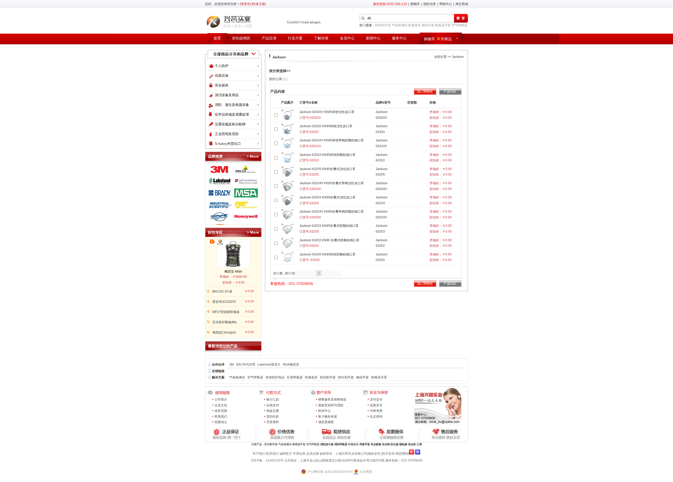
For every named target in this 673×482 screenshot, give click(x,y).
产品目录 (269, 38)
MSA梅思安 (291, 364)
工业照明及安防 (227, 134)
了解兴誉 (321, 38)
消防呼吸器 (340, 444)
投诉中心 (324, 411)
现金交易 (272, 411)
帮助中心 (445, 4)
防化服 (395, 444)
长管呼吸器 (295, 377)
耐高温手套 (443, 25)
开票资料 (272, 422)
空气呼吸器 (459, 25)
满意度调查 (326, 422)
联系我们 (221, 416)
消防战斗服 (326, 444)
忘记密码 (376, 416)
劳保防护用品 (275, 377)
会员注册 (312, 453)
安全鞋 (386, 444)
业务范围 (221, 411)
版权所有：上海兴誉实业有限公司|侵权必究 (350, 453)
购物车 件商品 (438, 38)
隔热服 (403, 444)
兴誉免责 (376, 411)
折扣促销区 (241, 38)
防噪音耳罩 (379, 377)
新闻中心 (373, 38)
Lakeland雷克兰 (269, 364)
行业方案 (295, 38)
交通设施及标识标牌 (230, 124)
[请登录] (245, 4)
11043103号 (274, 460)
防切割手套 (383, 25)
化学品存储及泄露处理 (232, 114)
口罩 (419, 444)
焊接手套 (364, 444)
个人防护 (221, 66)
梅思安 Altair (233, 271)
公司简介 (221, 399)
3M (231, 364)
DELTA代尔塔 (245, 364)
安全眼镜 (376, 444)
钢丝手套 (428, 25)
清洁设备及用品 (227, 95)
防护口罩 (278, 79)
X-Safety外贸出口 (228, 144)
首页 (217, 38)
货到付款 (272, 416)
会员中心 (347, 38)
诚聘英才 (285, 453)
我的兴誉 (429, 4)
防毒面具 (414, 25)
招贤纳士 (221, 422)
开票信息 (299, 453)
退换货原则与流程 (330, 405)
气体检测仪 (399, 25)
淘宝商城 (461, 4)
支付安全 (376, 399)
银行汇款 (272, 399)
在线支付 (272, 405)
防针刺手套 (346, 377)
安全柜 (412, 444)
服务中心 (399, 38)
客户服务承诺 (327, 416)
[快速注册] (259, 4)
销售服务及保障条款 (332, 399)
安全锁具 (221, 85)
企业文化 (221, 405)
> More (253, 156)
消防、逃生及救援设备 (232, 105)
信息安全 (376, 405)
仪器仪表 (221, 76)
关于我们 (259, 453)
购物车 (415, 4)
